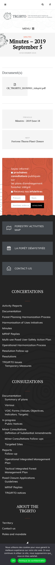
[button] (43, 4)
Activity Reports (12, 305)
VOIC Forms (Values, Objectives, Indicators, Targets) (24, 412)
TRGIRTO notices (15, 492)
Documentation (11, 311)
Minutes (27, 37)
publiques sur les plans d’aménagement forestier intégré (26, 180)
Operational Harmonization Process (24, 345)
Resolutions (9, 356)
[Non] (51, 554)
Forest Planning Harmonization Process (26, 317)
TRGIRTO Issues (12, 362)
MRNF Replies (11, 334)
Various (9, 405)
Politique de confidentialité (32, 560)
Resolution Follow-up (15, 351)
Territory (7, 523)
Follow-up (11, 453)
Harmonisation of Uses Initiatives (22, 322)
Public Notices (13, 423)
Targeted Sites (14, 444)
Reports (7, 450)
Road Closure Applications (18, 478)
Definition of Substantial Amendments (28, 433)
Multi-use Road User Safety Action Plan (26, 339)
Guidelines (11, 481)
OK (13, 560)
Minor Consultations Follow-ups (24, 438)
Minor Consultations (14, 429)
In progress (9, 420)
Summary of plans (16, 399)
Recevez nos (27, 191)
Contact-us (8, 528)
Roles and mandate (14, 534)
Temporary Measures (18, 365)
